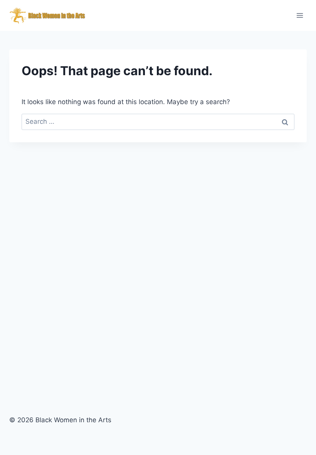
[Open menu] (299, 15)
